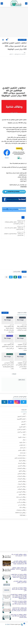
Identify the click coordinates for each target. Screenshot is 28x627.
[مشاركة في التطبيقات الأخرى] (6, 277)
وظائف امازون (22, 494)
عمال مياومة (22, 442)
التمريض (23, 421)
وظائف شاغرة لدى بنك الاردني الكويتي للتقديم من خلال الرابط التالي (19, 589)
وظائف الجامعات (21, 468)
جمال (24, 439)
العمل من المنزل (21, 432)
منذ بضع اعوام (19, 220)
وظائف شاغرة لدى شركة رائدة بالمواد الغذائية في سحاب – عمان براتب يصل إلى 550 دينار (19, 603)
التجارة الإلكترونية (21, 419)
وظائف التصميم (21, 465)
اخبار (24, 413)
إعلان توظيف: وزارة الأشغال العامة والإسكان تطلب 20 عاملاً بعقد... (9, 329)
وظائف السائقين (21, 473)
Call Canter (22, 515)
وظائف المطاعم (21, 489)
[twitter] (24, 402)
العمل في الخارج (21, 429)
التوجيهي (23, 424)
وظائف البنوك (22, 460)
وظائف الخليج (22, 471)
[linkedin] (4, 402)
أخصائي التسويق (21, 416)
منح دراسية (22, 452)
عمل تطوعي (22, 445)
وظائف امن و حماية (20, 497)
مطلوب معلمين (21, 450)
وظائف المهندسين (21, 491)
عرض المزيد (5, 312)
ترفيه (24, 434)
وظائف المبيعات (21, 484)
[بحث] (2, 3)
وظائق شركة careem (20, 512)
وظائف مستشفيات (20, 510)
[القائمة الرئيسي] (26, 3)
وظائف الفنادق (21, 481)
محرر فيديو (22, 447)
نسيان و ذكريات (21, 455)
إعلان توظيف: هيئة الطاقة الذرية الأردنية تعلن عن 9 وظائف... (21, 328)
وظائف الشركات (21, 478)
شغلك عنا (7, 624)
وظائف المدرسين (21, 486)
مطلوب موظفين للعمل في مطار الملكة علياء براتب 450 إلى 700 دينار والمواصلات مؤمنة (19, 562)
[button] (20, 277)
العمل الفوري (22, 426)
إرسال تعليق (22, 379)
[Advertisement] (14, 22)
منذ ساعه (23, 324)
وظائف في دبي (21, 504)
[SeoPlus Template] (22, 625)
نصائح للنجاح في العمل (20, 458)
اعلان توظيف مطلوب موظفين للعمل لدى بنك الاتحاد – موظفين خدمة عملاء (19, 569)
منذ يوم (11, 324)
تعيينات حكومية (21, 437)
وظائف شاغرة (22, 499)
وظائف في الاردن (22, 39)
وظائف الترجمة (21, 463)
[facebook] (11, 402)
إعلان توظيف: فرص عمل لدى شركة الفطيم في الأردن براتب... (8, 346)
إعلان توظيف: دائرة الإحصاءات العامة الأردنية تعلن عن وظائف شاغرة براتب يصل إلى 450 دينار (19, 609)
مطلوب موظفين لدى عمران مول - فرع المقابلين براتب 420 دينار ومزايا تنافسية (19, 616)
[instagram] (17, 402)
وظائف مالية (22, 507)
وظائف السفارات (21, 476)
